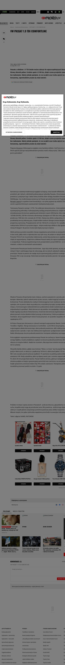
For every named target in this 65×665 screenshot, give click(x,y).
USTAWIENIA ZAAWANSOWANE (14, 132)
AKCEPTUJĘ (56, 132)
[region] (32, 115)
